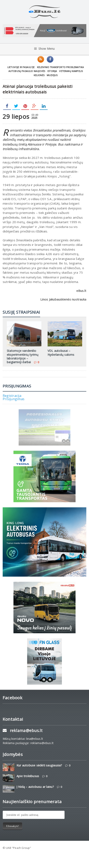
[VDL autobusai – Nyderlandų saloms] (65, 323)
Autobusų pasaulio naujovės (26, 71)
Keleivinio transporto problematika (60, 67)
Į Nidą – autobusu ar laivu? (35, 787)
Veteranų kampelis (71, 71)
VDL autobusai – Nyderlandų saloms (61, 352)
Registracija (12, 395)
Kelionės (39, 75)
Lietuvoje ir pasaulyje (21, 67)
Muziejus (52, 75)
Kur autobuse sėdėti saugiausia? (39, 765)
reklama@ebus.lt (26, 730)
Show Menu (46, 48)
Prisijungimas (13, 399)
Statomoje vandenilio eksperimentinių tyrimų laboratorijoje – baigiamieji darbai (23, 356)
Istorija (52, 71)
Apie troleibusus (28, 776)
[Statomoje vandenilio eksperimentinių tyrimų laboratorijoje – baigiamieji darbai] (24, 323)
